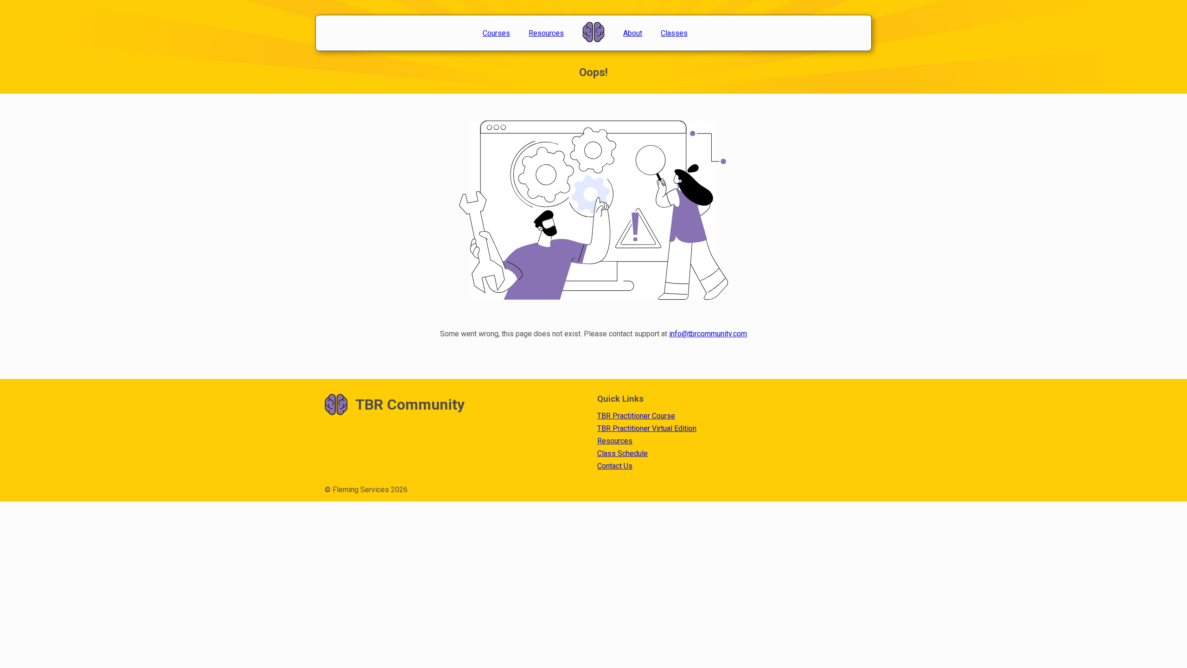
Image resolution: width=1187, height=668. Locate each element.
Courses (496, 33)
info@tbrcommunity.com (708, 333)
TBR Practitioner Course (636, 415)
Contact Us (614, 466)
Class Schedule (622, 453)
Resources (546, 33)
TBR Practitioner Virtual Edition (646, 428)
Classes (674, 33)
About (632, 33)
